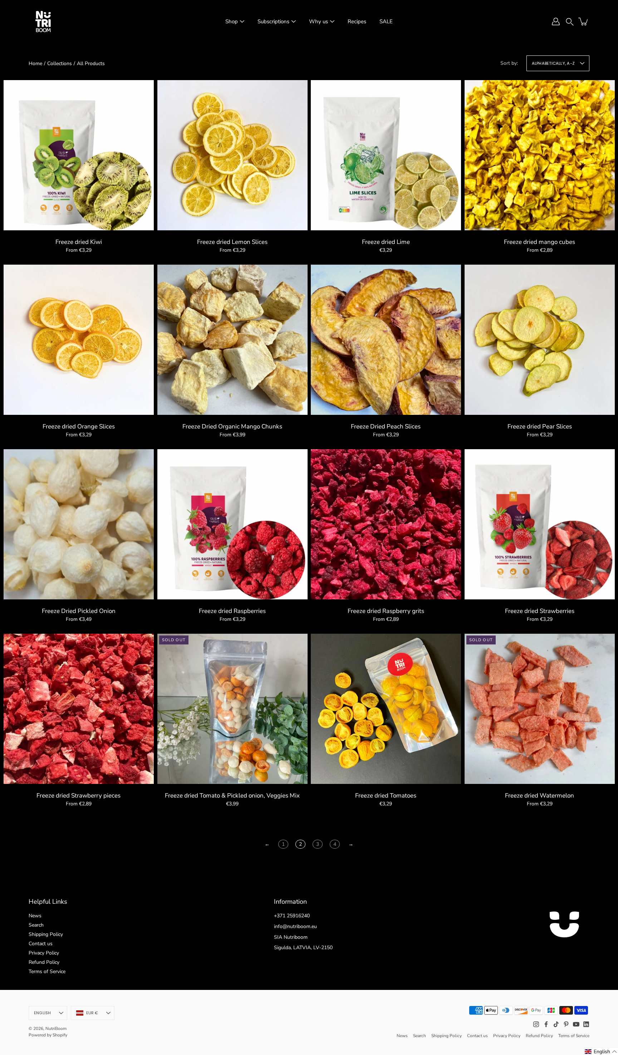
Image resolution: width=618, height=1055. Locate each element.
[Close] (605, 968)
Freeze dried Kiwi (78, 242)
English (42, 1013)
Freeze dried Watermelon (539, 795)
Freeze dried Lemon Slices (232, 242)
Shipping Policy (46, 934)
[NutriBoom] (43, 21)
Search (36, 925)
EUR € (92, 1013)
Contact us (41, 943)
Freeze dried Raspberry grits (386, 611)
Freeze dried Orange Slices (79, 426)
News (35, 915)
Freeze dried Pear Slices (539, 426)
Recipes (357, 21)
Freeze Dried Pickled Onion (79, 611)
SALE (386, 21)
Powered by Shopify (48, 1035)
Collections (59, 63)
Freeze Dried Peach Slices (386, 426)
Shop (231, 21)
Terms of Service (47, 971)
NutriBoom (56, 1028)
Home (35, 63)
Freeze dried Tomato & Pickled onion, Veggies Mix (232, 795)
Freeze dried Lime (386, 242)
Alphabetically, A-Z (553, 63)
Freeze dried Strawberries (539, 611)
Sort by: (509, 63)
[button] (570, 21)
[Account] (555, 21)
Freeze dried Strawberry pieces (78, 795)
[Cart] (583, 21)
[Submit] (592, 1029)
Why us (318, 21)
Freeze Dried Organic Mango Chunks (232, 426)
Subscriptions (273, 21)
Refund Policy (44, 962)
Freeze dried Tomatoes (385, 795)
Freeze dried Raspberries (232, 611)
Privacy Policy (44, 953)
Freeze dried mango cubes (539, 242)
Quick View (78, 155)
